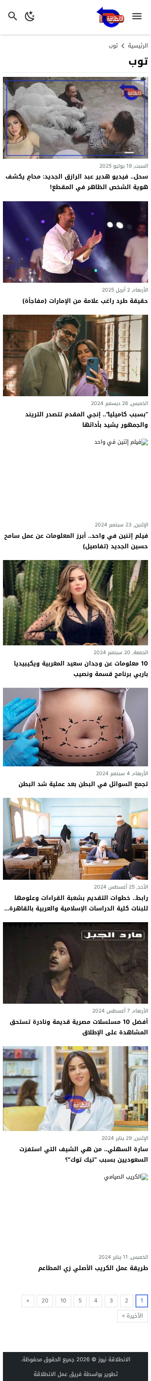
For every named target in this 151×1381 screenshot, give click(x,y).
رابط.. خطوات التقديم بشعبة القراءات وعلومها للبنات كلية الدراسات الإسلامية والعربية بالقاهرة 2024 (78, 908)
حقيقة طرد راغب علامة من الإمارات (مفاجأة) (85, 301)
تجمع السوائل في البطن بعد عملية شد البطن (83, 784)
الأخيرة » (132, 1315)
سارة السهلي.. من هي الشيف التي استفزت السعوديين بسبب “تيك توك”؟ (83, 1154)
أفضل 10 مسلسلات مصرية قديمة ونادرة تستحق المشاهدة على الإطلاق (79, 1027)
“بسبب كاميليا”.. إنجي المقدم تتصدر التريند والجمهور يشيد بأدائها (86, 420)
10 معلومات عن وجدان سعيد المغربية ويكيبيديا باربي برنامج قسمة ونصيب (81, 669)
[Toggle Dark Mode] (30, 17)
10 (63, 1300)
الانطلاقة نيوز (114, 1359)
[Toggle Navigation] (139, 17)
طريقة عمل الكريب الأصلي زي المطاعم (93, 1268)
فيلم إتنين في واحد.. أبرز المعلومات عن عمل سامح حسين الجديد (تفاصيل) (76, 541)
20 (45, 1300)
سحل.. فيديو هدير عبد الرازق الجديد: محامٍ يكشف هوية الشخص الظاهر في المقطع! (76, 182)
